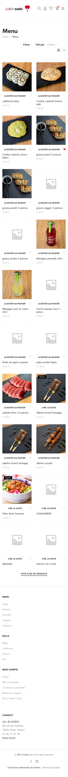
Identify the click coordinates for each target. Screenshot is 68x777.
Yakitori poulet (44, 463)
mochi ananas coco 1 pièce (48, 310)
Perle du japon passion (15, 362)
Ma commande (10, 682)
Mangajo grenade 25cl (49, 258)
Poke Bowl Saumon (13, 513)
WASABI (7, 563)
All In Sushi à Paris (12, 698)
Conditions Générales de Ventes (24, 767)
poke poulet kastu (46, 362)
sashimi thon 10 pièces (15, 412)
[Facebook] (31, 761)
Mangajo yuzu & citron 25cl (15, 310)
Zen (4, 659)
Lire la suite (49, 407)
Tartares (6, 620)
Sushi (5, 604)
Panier (5, 676)
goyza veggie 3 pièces (49, 207)
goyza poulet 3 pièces (15, 207)
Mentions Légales (11, 692)
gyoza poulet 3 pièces (15, 258)
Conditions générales (13, 687)
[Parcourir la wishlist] (64, 149)
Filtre (26, 44)
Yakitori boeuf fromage (49, 412)
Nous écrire (8, 738)
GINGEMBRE (44, 513)
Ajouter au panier (15, 96)
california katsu (10, 101)
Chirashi (6, 614)
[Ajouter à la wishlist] (30, 96)
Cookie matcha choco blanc (14, 156)
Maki (5, 643)
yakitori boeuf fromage (15, 463)
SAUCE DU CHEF (46, 563)
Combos (6, 625)
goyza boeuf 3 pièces (48, 154)
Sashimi (6, 609)
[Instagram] (37, 761)
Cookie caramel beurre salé (49, 103)
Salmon (6, 653)
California (7, 648)
